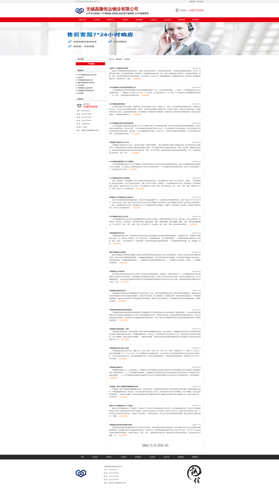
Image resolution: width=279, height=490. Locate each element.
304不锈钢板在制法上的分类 (118, 216)
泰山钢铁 (80, 93)
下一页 (160, 445)
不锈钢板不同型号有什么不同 (119, 142)
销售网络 (181, 20)
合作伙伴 (167, 20)
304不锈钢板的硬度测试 (117, 104)
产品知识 (153, 20)
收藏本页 (193, 1)
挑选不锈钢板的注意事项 (117, 252)
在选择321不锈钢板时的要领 (118, 68)
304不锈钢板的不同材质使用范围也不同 (122, 87)
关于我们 (96, 20)
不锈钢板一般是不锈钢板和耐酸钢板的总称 (123, 386)
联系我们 (195, 20)
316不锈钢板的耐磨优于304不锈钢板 (121, 161)
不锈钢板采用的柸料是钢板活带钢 (120, 425)
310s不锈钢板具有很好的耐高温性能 (121, 123)
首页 (82, 457)
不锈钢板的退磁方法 (116, 367)
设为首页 (200, 1)
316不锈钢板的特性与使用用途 (119, 178)
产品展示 (125, 20)
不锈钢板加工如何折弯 (116, 271)
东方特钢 (80, 85)
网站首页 (82, 20)
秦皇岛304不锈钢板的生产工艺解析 (121, 406)
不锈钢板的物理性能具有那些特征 (120, 310)
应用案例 (139, 20)
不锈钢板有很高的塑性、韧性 (119, 329)
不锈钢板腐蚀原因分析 (116, 233)
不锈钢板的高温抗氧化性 (117, 290)
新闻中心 (110, 20)
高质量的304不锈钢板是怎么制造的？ (121, 197)
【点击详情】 (137, 79)
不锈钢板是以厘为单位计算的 (119, 348)
